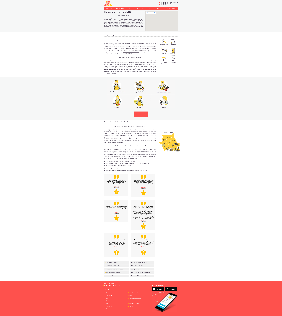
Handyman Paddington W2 (113, 275)
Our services (120, 8)
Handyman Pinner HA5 (137, 265)
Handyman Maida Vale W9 (113, 272)
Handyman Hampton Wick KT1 (139, 262)
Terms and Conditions (111, 309)
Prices (131, 8)
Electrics (131, 306)
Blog (107, 298)
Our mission (109, 295)
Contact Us (139, 8)
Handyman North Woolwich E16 (115, 269)
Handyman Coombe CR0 (112, 265)
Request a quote (154, 8)
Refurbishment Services (135, 292)
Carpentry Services (134, 303)
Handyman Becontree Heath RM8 (140, 272)
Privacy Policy (109, 306)
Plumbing (131, 300)
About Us (109, 8)
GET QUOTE (141, 114)
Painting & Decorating (135, 298)
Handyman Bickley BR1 (112, 262)
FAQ (107, 303)
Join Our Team (170, 8)
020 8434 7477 (170, 3)
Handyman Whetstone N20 (138, 275)
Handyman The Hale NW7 (138, 269)
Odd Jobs (131, 295)
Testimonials (109, 300)
